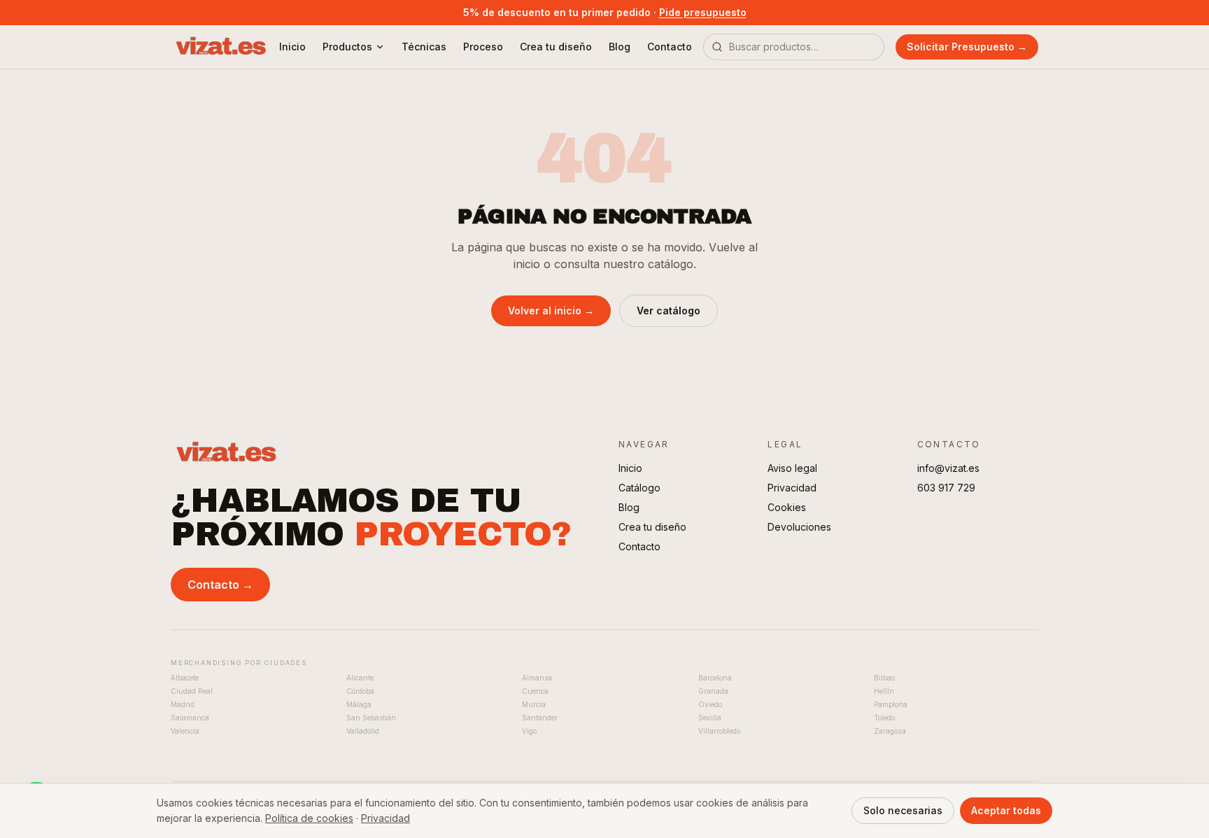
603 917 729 (946, 488)
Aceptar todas (1006, 810)
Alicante (360, 677)
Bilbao (884, 677)
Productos (347, 47)
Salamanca (190, 717)
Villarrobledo (719, 731)
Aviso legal (792, 468)
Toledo (884, 717)
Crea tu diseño (556, 47)
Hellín (884, 691)
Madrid (183, 704)
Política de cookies (309, 818)
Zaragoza (890, 731)
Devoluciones (799, 527)
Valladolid (362, 731)
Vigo (529, 731)
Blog (619, 47)
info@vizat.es (948, 468)
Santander (540, 717)
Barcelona (715, 677)
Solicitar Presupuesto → (967, 47)
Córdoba (360, 691)
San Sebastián (371, 717)
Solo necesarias (902, 810)
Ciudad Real (192, 691)
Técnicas (424, 47)
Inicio (292, 47)
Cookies (787, 507)
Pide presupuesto (703, 12)
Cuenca (535, 691)
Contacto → (220, 585)
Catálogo (639, 488)
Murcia (534, 704)
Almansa (537, 677)
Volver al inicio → (551, 310)
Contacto (669, 47)
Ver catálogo (668, 310)
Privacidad (792, 488)
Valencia (185, 731)
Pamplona (890, 704)
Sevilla (709, 717)
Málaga (359, 704)
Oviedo (710, 704)
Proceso (483, 47)
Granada (713, 691)
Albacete (185, 677)
